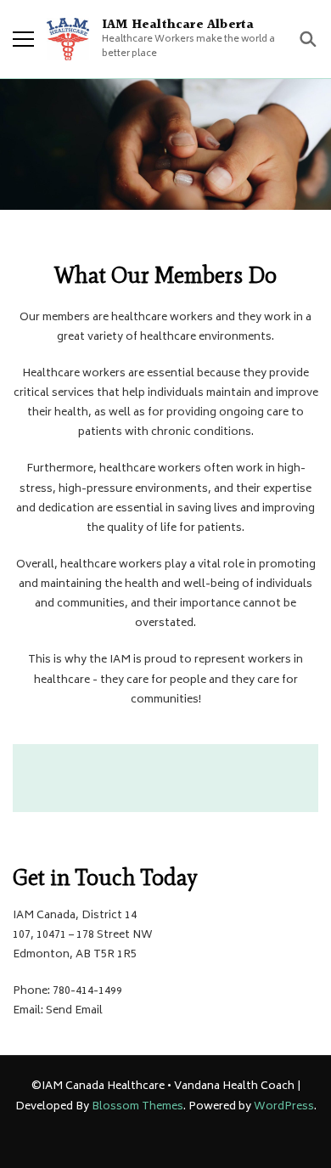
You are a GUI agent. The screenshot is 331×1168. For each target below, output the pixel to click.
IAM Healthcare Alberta (178, 25)
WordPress (284, 1106)
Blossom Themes (137, 1106)
